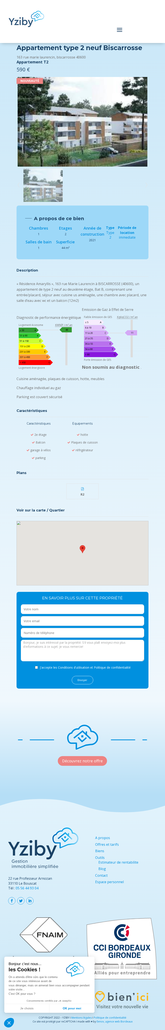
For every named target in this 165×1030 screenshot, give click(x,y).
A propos (102, 837)
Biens (99, 851)
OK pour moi (72, 1008)
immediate (127, 237)
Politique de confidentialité (110, 1017)
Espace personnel (109, 882)
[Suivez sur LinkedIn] (30, 900)
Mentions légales (81, 1017)
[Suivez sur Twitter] (20, 900)
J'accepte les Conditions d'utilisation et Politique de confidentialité (85, 667)
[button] (9, 1023)
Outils (100, 857)
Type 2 (110, 235)
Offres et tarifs (107, 844)
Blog (102, 868)
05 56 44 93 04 (27, 888)
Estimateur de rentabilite (118, 862)
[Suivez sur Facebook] (11, 900)
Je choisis (27, 1008)
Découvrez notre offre (82, 760)
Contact (101, 875)
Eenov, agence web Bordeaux (115, 1021)
